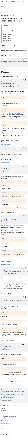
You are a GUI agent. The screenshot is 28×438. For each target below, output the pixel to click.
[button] (14, 55)
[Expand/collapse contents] (10, 25)
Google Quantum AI (5, 12)
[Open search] (20, 2)
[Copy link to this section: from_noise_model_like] (20, 76)
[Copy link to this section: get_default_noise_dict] (21, 141)
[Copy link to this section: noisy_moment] (13, 261)
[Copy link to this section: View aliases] (12, 55)
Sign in (24, 2)
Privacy (3, 425)
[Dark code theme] (23, 59)
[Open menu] (2, 2)
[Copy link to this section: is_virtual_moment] (17, 212)
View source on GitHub (10, 46)
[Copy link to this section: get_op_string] (13, 159)
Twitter (3, 408)
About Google (4, 420)
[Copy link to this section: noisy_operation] (15, 341)
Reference (18, 12)
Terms (2, 428)
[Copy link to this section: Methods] (10, 72)
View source (4, 144)
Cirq (2, 7)
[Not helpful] (13, 15)
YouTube (3, 410)
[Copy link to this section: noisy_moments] (13, 293)
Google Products (5, 423)
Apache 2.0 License (5, 394)
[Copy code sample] (25, 59)
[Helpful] (11, 15)
